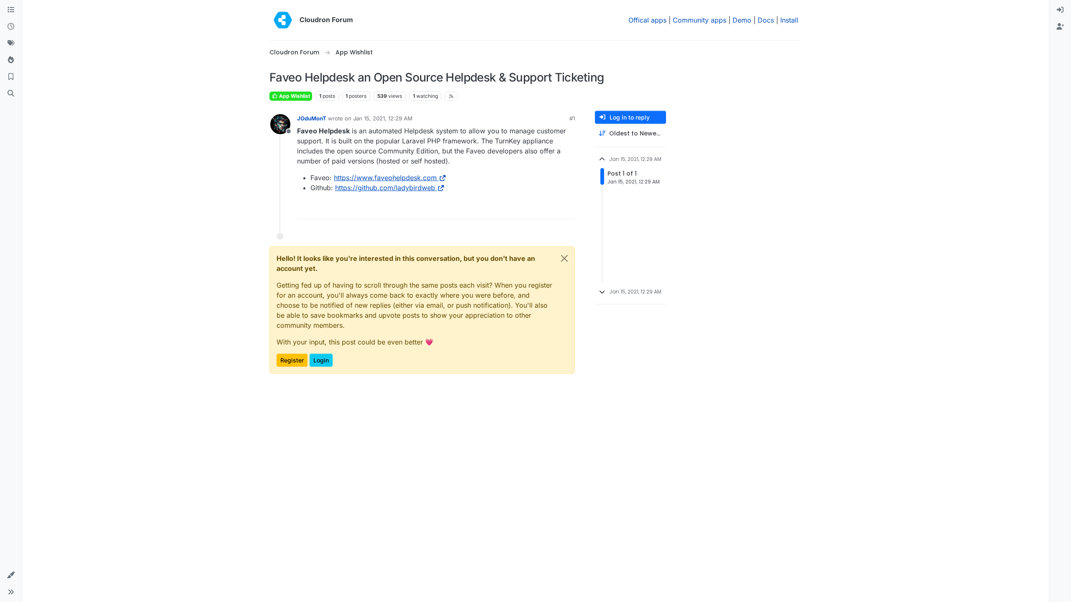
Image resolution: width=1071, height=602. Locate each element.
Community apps (699, 20)
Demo (742, 20)
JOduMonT (311, 118)
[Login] (1060, 10)
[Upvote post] (556, 209)
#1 (572, 118)
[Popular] (10, 60)
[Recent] (10, 26)
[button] (10, 575)
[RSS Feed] (451, 96)
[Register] (1060, 26)
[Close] (564, 258)
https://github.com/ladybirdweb (385, 188)
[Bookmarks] (10, 77)
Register (292, 360)
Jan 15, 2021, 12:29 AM (383, 118)
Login (321, 360)
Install (789, 20)
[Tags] (10, 43)
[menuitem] (1060, 10)
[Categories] (10, 10)
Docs (766, 20)
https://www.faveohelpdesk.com (385, 177)
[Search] (10, 93)
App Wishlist (294, 96)
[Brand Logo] (283, 20)
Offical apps (647, 20)
